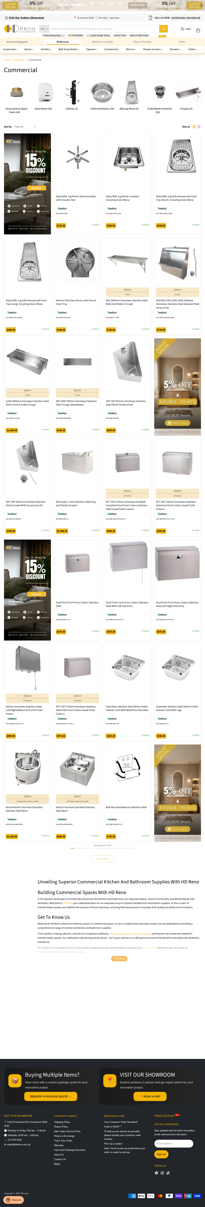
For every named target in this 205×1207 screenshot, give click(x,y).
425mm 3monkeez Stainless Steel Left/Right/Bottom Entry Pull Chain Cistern (24, 710)
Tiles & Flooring (142, 41)
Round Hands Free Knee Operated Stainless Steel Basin (24, 809)
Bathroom (63, 41)
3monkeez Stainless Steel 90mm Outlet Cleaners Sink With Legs (177, 708)
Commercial (111, 49)
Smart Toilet (120, 35)
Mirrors (130, 49)
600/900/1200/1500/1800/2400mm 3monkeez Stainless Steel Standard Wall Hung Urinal (177, 304)
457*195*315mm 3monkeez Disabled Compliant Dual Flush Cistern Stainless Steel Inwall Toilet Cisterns (126, 505)
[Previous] (7, 97)
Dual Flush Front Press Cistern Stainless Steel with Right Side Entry (177, 604)
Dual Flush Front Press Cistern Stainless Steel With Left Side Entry (127, 604)
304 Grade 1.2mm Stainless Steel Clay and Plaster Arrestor (76, 503)
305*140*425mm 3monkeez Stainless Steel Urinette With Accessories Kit (26, 503)
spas (119, 933)
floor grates (145, 933)
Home (7, 59)
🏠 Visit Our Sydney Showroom (24, 18)
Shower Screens (152, 49)
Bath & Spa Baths (68, 49)
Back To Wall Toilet (139, 35)
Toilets (192, 49)
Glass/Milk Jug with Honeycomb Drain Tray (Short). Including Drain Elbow (176, 198)
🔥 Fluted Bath (75, 35)
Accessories (9, 49)
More (162, 36)
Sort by (8, 126)
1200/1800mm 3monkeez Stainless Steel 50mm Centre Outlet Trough (27, 402)
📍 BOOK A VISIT (150, 1096)
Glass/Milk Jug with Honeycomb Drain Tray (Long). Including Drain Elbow (26, 302)
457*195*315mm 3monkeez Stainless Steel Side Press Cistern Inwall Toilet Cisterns (76, 710)
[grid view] (194, 126)
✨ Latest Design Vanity (98, 35)
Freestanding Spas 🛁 (53, 35)
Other (182, 41)
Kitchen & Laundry (102, 41)
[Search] (163, 28)
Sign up (161, 1154)
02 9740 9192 (149, 948)
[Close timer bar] (202, 5)
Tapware (91, 49)
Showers (175, 49)
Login (188, 29)
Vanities (45, 49)
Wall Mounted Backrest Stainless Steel (126, 807)
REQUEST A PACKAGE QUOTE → (50, 1096)
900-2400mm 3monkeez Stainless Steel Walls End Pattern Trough (127, 302)
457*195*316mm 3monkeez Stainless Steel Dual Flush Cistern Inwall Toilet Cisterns (176, 505)
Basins (28, 49)
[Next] (198, 97)
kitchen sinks (130, 933)
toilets (112, 933)
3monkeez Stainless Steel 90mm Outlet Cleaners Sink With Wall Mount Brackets (127, 708)
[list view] (199, 126)
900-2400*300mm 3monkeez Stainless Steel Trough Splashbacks (76, 402)
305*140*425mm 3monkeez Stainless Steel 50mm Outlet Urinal (126, 402)
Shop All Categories (17, 42)
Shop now (138, 5)
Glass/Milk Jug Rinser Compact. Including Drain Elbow (123, 198)
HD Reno (67, 903)
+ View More (119, 958)
